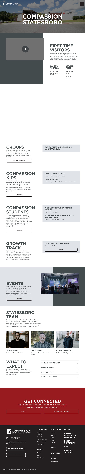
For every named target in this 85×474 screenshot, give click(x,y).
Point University (69, 442)
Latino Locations (42, 439)
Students (53, 458)
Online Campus (41, 437)
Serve (52, 437)
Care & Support (68, 451)
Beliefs (39, 453)
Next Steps (56, 430)
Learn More (19, 194)
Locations (42, 430)
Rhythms (53, 440)
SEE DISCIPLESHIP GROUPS (19, 160)
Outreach (53, 447)
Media (67, 430)
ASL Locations (41, 442)
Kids (52, 456)
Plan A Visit (40, 444)
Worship (53, 435)
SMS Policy (40, 458)
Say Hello (23, 411)
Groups (53, 442)
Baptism (53, 433)
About (40, 450)
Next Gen (55, 453)
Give (52, 445)
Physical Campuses (40, 433)
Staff (38, 455)
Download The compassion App (16, 455)
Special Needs (55, 461)
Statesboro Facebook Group (61, 411)
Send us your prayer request (15, 448)
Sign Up (61, 249)
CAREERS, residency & (70, 434)
